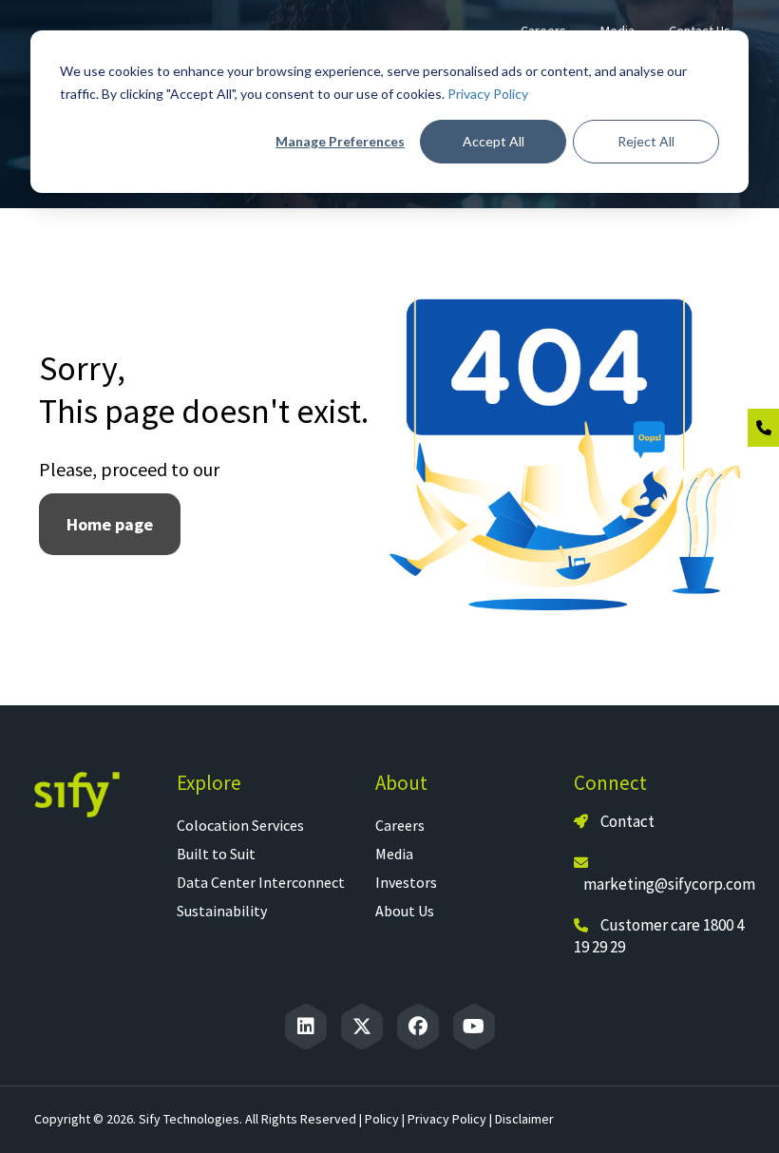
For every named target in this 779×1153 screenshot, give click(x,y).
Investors (406, 882)
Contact (626, 821)
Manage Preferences (340, 141)
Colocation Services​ (240, 825)
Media (394, 853)
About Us (404, 910)
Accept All (493, 141)
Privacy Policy (487, 94)
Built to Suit (216, 853)
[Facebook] (418, 1026)
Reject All (646, 141)
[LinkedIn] (306, 1026)
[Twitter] (362, 1026)
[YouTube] (474, 1026)
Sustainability (222, 910)
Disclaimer (524, 1118)
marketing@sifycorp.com (669, 884)
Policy (382, 1118)
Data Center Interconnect (261, 882)
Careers (400, 825)
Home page (109, 524)
